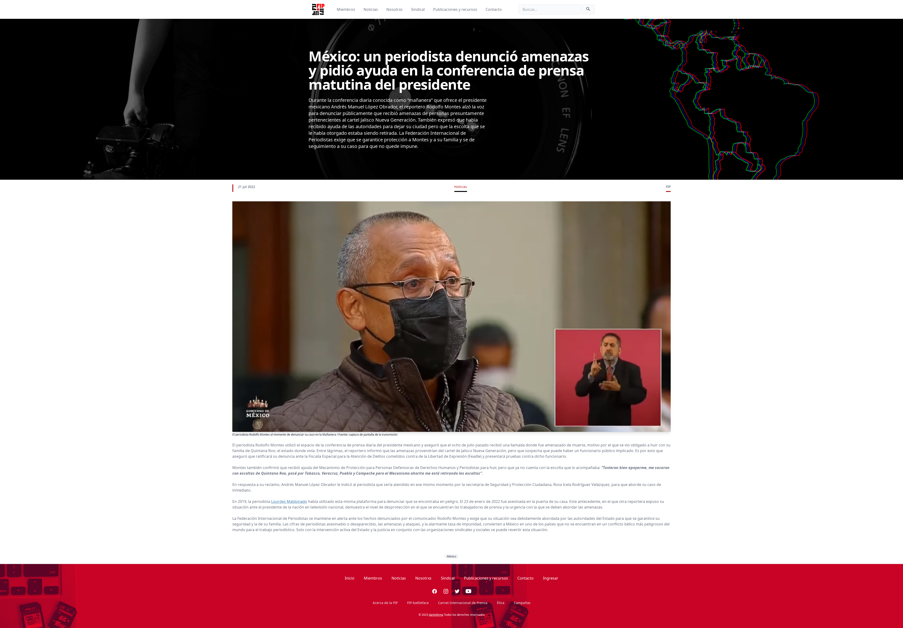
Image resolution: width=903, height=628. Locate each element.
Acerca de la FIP (385, 602)
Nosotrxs (395, 9)
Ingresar (550, 578)
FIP (668, 186)
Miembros (346, 9)
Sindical (418, 9)
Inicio (349, 578)
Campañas (522, 602)
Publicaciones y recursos (455, 9)
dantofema (436, 615)
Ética (500, 602)
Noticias (371, 9)
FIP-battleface (418, 602)
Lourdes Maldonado (289, 501)
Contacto (494, 9)
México (451, 556)
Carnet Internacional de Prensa (462, 602)
